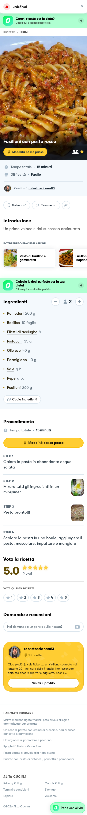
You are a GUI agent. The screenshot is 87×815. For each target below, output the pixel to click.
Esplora (8, 796)
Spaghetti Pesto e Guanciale (22, 746)
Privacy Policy (12, 783)
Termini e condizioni (16, 789)
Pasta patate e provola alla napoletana (29, 752)
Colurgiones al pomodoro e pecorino (27, 740)
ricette (9, 32)
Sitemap (50, 789)
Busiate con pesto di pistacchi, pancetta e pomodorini (38, 759)
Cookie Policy (54, 783)
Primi (24, 32)
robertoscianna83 (42, 188)
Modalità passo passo (28, 152)
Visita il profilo (43, 683)
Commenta (48, 205)
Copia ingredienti (24, 399)
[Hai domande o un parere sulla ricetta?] (39, 627)
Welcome (51, 796)
